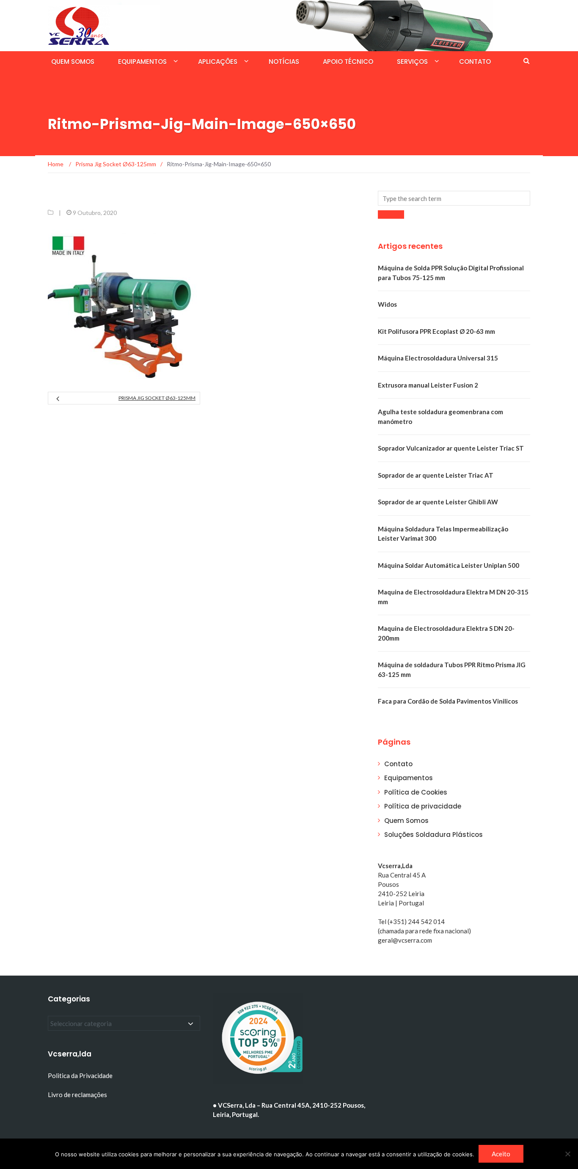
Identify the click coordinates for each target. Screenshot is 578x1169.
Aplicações (217, 61)
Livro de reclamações (78, 1094)
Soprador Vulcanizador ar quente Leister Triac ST (451, 448)
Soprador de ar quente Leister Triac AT (435, 475)
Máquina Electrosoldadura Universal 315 (438, 358)
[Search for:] (454, 198)
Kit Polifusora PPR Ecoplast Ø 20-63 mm (436, 331)
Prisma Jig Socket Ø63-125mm (156, 398)
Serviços (412, 61)
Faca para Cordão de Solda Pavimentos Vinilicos (448, 701)
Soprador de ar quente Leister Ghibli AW (438, 502)
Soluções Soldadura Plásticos (433, 834)
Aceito (501, 1154)
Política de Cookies (415, 792)
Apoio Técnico (348, 61)
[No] (567, 1154)
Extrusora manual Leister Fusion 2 (428, 385)
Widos (387, 304)
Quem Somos (72, 61)
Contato (475, 61)
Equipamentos (142, 61)
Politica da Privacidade (80, 1075)
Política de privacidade (422, 806)
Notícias (284, 61)
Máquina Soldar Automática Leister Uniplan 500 (448, 565)
